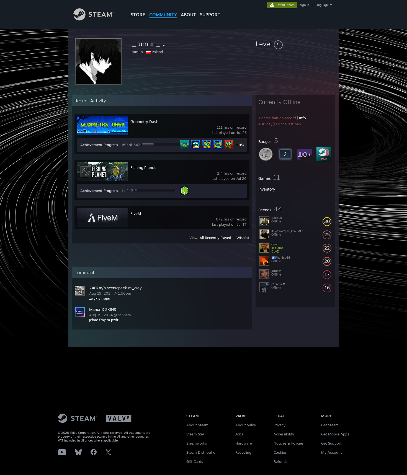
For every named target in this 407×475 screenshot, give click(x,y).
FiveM (135, 213)
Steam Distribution (202, 452)
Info (302, 118)
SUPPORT (210, 14)
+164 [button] (240, 144)
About (188, 14)
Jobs (239, 434)
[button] (295, 43)
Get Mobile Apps (335, 434)
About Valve (245, 425)
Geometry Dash (144, 121)
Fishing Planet (143, 167)
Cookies (280, 452)
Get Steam (330, 425)
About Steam (197, 425)
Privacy (279, 425)
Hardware (243, 443)
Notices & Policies (288, 443)
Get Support (331, 443)
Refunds (280, 461)
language (322, 5)
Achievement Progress (99, 144)
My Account (331, 452)
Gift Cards (194, 461)
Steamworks (196, 443)
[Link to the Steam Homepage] (93, 19)
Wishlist (242, 237)
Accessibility (284, 434)
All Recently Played (215, 237)
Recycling (243, 452)
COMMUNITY (163, 14)
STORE (138, 14)
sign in (304, 5)
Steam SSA (195, 434)
